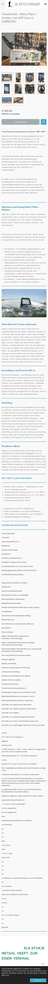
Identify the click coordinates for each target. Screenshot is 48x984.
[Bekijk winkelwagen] (45, 4)
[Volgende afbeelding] (42, 49)
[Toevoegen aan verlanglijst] (44, 122)
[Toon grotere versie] (24, 303)
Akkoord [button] (38, 980)
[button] (7, 77)
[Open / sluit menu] (2, 4)
